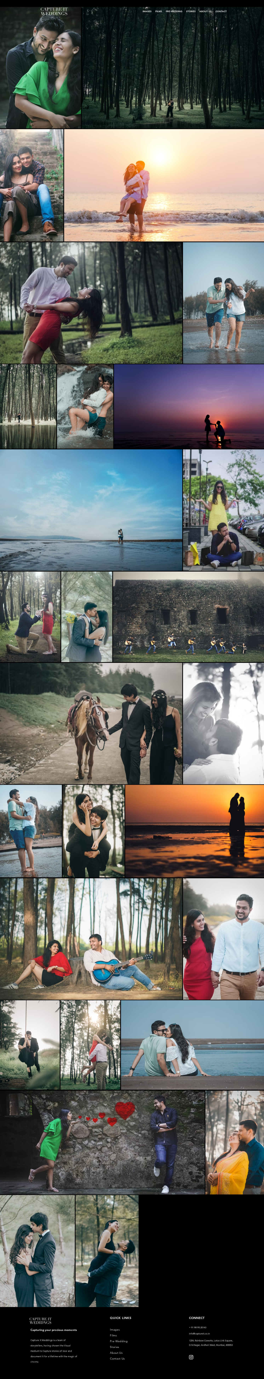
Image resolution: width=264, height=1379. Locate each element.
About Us (116, 1352)
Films (113, 1335)
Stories (114, 1347)
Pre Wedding (119, 1341)
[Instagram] (191, 1357)
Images (115, 1329)
